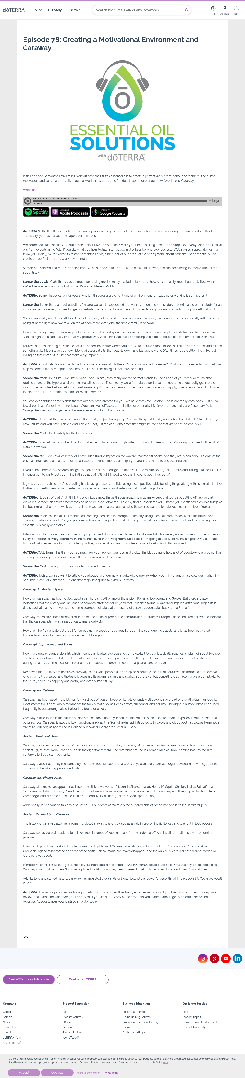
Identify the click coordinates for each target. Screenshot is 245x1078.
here (165, 1062)
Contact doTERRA (82, 979)
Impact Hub (10, 1027)
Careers (7, 1017)
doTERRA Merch (12, 1037)
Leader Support (191, 1017)
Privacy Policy (111, 1072)
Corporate (9, 1011)
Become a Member (133, 1011)
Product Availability (194, 1027)
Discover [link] (73, 10)
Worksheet (30, 190)
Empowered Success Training (140, 1022)
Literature (68, 1027)
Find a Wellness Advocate (29, 979)
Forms (126, 1027)
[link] (213, 10)
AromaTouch (71, 1037)
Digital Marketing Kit (134, 1032)
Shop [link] (38, 10)
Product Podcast (73, 1032)
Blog (65, 1011)
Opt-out (57, 1072)
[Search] (186, 10)
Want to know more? (88, 1072)
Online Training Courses (136, 1017)
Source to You (12, 1042)
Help (185, 1011)
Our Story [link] (55, 10)
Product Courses (73, 1017)
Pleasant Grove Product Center (201, 1022)
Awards (7, 1032)
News (6, 1022)
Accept (24, 1072)
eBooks (67, 1022)
